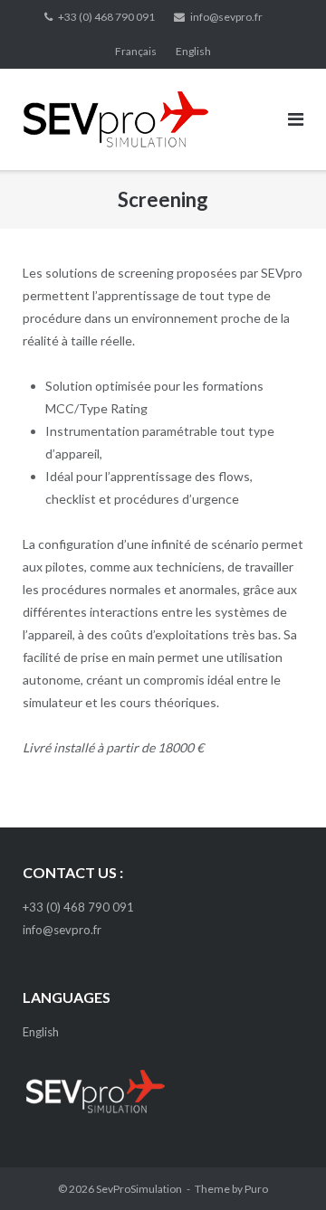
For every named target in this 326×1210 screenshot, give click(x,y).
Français (136, 51)
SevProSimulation (139, 1189)
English (193, 51)
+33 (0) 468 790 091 (106, 17)
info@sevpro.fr (226, 17)
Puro (256, 1189)
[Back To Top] (281, 1166)
